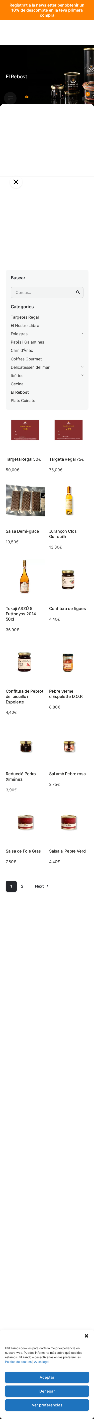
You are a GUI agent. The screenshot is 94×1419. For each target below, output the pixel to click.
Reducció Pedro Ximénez (21, 776)
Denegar (47, 1391)
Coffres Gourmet (26, 359)
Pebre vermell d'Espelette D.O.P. (66, 694)
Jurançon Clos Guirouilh (63, 534)
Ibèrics (17, 375)
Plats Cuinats (23, 400)
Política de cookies (18, 1362)
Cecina (17, 384)
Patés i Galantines (27, 342)
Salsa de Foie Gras (23, 851)
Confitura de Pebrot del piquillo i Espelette (24, 696)
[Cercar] (78, 292)
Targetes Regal (25, 317)
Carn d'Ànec (22, 350)
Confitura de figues (67, 608)
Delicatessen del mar (30, 367)
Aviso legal (41, 1362)
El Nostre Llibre (25, 325)
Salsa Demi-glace (22, 531)
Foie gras (19, 333)
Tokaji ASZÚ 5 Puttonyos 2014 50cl (21, 614)
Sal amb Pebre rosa (67, 773)
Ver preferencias (47, 1405)
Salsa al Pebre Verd (67, 851)
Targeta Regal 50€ (23, 459)
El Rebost (20, 392)
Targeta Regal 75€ (66, 459)
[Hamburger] (10, 98)
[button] (86, 1335)
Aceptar (47, 1377)
